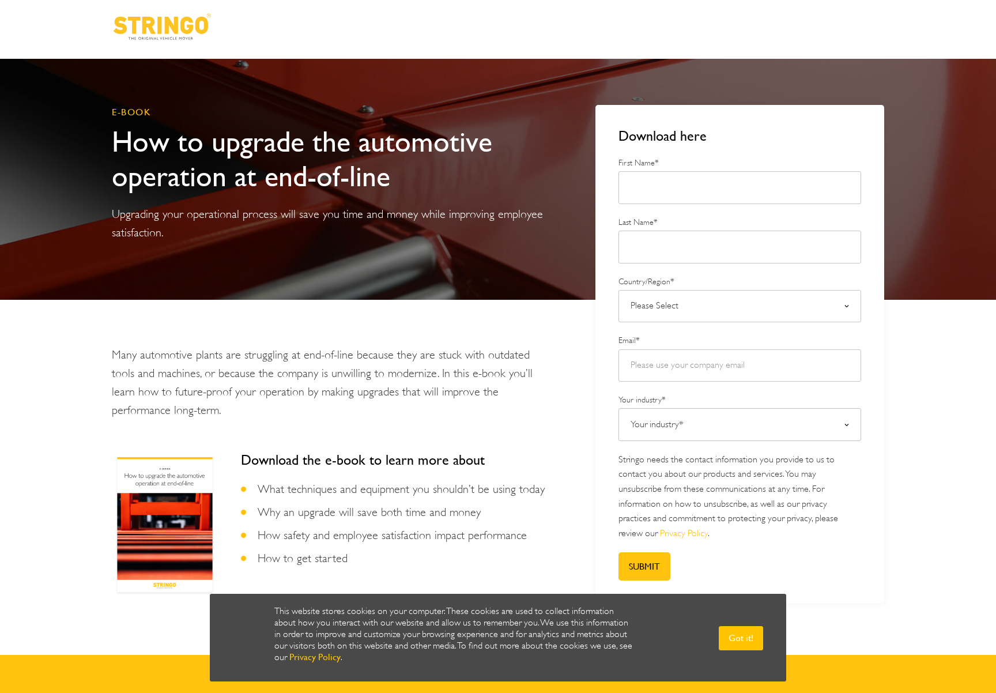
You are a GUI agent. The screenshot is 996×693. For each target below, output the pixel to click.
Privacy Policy (315, 656)
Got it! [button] (741, 637)
